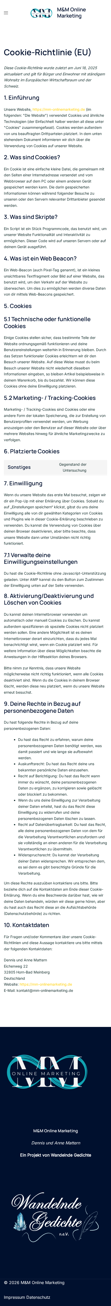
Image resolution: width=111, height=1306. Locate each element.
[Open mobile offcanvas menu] (6, 12)
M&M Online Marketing (71, 12)
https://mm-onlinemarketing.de (59, 109)
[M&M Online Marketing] (41, 13)
